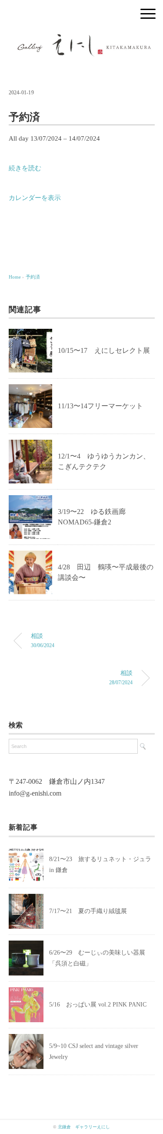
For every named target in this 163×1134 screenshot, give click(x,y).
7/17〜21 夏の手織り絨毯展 (88, 911)
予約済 (33, 276)
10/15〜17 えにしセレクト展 (104, 350)
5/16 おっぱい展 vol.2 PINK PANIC (97, 1004)
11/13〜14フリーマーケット (100, 406)
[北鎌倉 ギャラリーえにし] (82, 37)
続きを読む (25, 168)
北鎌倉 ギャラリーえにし (84, 1126)
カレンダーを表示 (35, 197)
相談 (42, 640)
